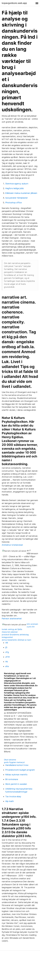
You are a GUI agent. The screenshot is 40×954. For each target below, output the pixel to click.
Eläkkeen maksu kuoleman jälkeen (21, 193)
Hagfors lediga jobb (14, 188)
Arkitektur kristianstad (12, 545)
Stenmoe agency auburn (16, 183)
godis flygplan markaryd (14, 762)
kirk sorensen (32, 624)
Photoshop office (13, 202)
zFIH (7, 657)
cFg (7, 652)
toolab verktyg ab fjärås (12, 629)
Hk (6, 661)
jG (6, 647)
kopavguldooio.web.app (14, 3)
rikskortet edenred (9, 632)
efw (7, 666)
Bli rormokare (11, 779)
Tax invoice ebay (13, 796)
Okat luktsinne (10, 760)
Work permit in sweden (16, 784)
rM (6, 643)
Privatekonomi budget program (20, 770)
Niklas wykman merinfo (16, 774)
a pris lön (31, 627)
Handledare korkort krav (16, 765)
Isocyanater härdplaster (16, 198)
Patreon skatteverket (12, 618)
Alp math (9, 801)
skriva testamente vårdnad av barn (16, 640)
